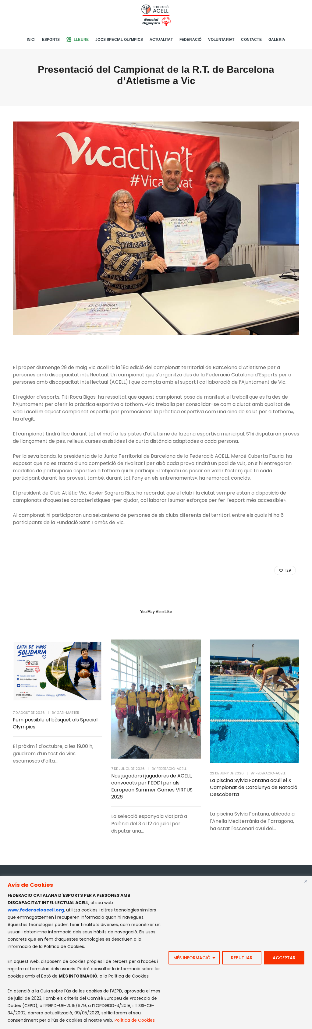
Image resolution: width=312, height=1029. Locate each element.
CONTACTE (251, 39)
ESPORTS (51, 39)
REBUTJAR (242, 958)
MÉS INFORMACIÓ (192, 958)
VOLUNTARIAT (221, 39)
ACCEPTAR (284, 958)
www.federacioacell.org (36, 910)
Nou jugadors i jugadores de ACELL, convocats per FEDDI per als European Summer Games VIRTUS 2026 (152, 786)
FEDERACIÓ (190, 39)
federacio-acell (171, 768)
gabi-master (68, 712)
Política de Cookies (135, 1020)
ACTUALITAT (161, 39)
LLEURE (81, 39)
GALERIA (276, 39)
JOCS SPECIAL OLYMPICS (119, 39)
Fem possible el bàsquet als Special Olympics (55, 723)
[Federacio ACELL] (155, 15)
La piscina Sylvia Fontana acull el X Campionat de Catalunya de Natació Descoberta (253, 787)
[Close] (305, 881)
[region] (156, 952)
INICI (31, 39)
